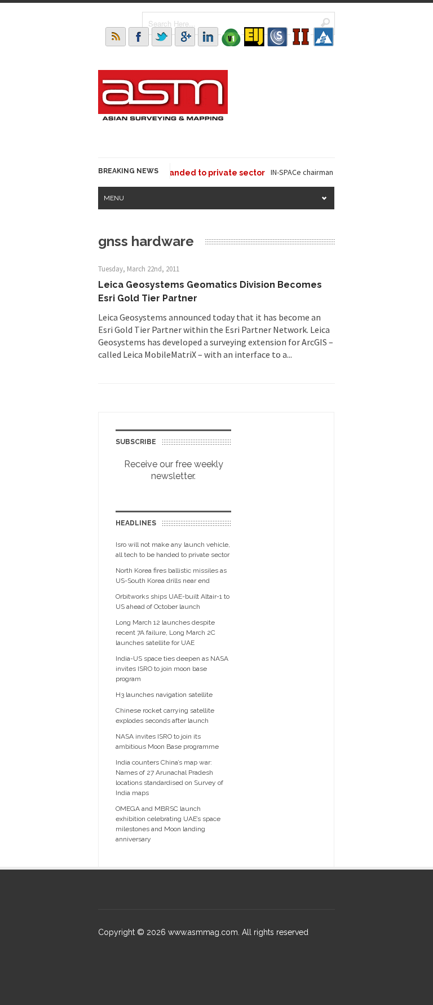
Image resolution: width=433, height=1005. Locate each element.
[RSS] (115, 36)
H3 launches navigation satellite (164, 695)
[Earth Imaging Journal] (254, 36)
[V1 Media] (231, 36)
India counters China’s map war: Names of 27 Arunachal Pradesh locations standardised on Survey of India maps (169, 777)
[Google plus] (185, 36)
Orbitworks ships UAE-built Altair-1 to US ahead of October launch (172, 602)
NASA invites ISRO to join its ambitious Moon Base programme (167, 741)
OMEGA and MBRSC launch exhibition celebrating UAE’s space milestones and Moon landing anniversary (168, 824)
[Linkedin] (208, 36)
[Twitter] (162, 36)
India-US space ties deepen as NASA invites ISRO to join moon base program (172, 669)
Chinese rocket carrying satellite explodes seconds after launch (165, 715)
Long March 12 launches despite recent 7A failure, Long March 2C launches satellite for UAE (165, 632)
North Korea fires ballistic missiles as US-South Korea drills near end (171, 576)
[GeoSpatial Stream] (323, 36)
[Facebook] (139, 36)
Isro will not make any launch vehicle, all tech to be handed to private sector (173, 550)
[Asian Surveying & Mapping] (163, 117)
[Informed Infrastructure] (300, 36)
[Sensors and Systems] (277, 36)
